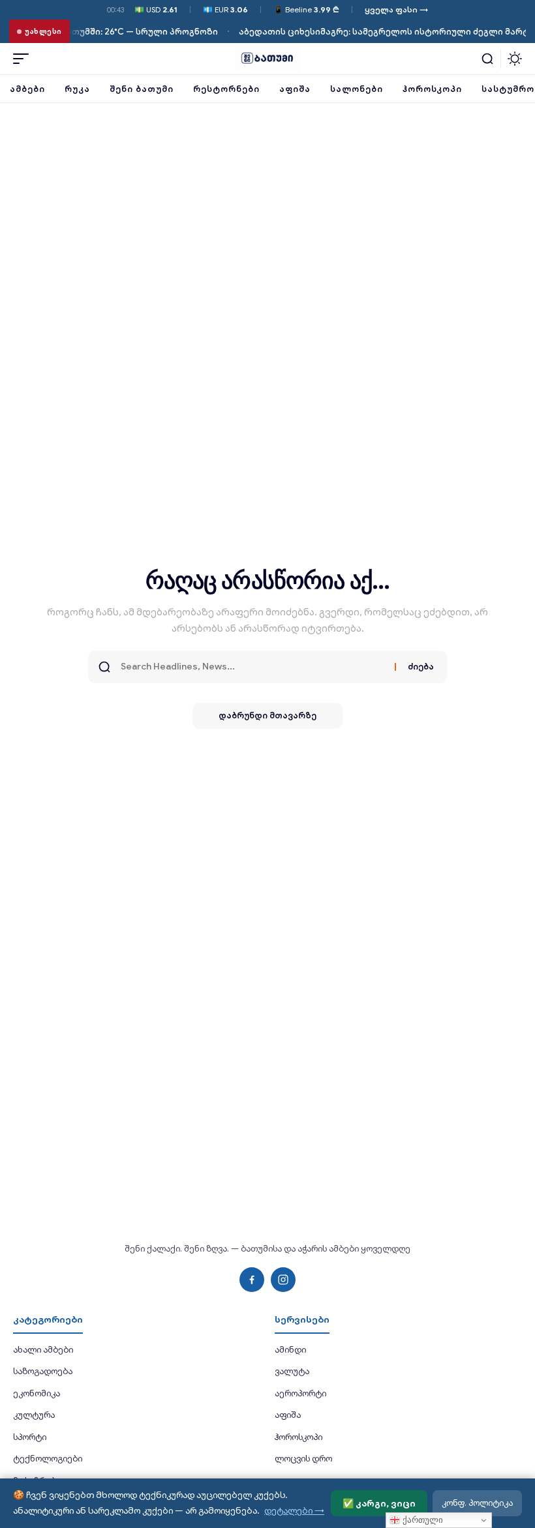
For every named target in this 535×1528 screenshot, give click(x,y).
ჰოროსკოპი (298, 1437)
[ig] (283, 1279)
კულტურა (34, 1414)
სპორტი (29, 1437)
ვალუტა (292, 1371)
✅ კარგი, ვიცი (379, 1503)
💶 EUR (225, 9)
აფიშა (288, 1414)
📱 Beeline (306, 9)
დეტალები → (294, 1510)
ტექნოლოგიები (47, 1458)
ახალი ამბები (43, 1349)
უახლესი (43, 31)
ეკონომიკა (36, 1393)
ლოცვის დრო (303, 1458)
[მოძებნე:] (253, 667)
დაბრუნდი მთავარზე (267, 715)
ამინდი (290, 1349)
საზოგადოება (42, 1371)
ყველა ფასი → (396, 9)
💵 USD (155, 9)
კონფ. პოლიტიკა (477, 1502)
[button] (24, 58)
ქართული (421, 1520)
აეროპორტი (300, 1393)
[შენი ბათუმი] (267, 59)
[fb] (251, 1279)
